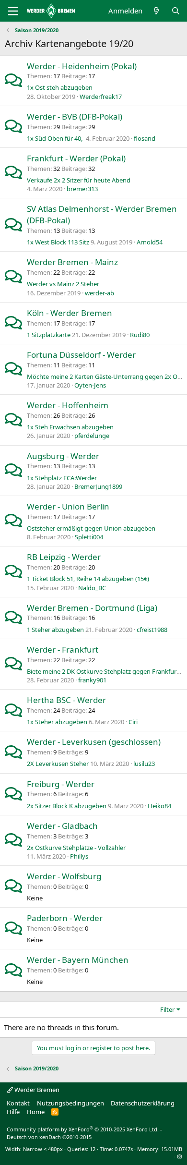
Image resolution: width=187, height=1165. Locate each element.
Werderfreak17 (101, 96)
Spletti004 (89, 537)
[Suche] (175, 11)
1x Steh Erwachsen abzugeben (70, 427)
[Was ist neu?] (156, 11)
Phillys (79, 856)
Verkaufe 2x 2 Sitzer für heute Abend (78, 180)
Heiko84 (159, 805)
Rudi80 (140, 334)
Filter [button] (167, 1009)
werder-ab (99, 293)
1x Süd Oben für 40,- (55, 138)
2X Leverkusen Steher (58, 763)
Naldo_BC (92, 587)
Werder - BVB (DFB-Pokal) (74, 116)
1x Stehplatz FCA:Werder (62, 477)
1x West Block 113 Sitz (58, 242)
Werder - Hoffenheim (67, 405)
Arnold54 (150, 242)
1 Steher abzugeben (55, 629)
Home (36, 1111)
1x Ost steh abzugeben (60, 87)
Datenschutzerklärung (143, 1103)
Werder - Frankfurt (62, 649)
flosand (144, 138)
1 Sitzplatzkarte (48, 334)
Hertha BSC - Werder (66, 699)
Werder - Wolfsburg (64, 876)
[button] (179, 1156)
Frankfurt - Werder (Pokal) (76, 158)
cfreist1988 (152, 629)
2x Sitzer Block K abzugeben (66, 805)
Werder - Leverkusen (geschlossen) (94, 741)
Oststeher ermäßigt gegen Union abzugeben (91, 528)
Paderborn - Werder (65, 917)
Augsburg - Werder (63, 455)
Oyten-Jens (90, 385)
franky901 (92, 680)
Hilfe (13, 1111)
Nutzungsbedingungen (70, 1103)
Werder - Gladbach (62, 825)
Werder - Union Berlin (68, 506)
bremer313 (82, 188)
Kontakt (18, 1103)
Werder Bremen (36, 1089)
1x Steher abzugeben (57, 721)
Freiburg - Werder (60, 783)
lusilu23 (144, 763)
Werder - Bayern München (78, 959)
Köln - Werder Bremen (69, 312)
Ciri (133, 721)
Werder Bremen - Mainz (72, 261)
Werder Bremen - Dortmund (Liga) (92, 607)
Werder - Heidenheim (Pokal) (82, 66)
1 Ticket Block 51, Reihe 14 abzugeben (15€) (88, 578)
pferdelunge (91, 435)
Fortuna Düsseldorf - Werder (81, 354)
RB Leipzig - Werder (64, 556)
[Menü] (13, 11)
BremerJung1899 (98, 486)
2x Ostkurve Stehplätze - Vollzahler (76, 847)
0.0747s (124, 1149)
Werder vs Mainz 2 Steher (63, 283)
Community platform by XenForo (83, 1129)
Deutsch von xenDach (49, 1137)
